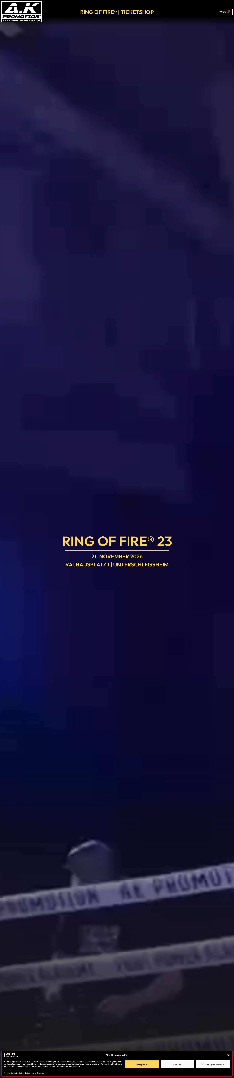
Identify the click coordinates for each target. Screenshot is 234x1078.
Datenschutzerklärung (27, 1073)
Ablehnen (177, 1064)
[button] (228, 1055)
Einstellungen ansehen (213, 1064)
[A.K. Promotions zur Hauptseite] (21, 11)
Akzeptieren (142, 1064)
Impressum (41, 1073)
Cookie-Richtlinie (11, 1073)
